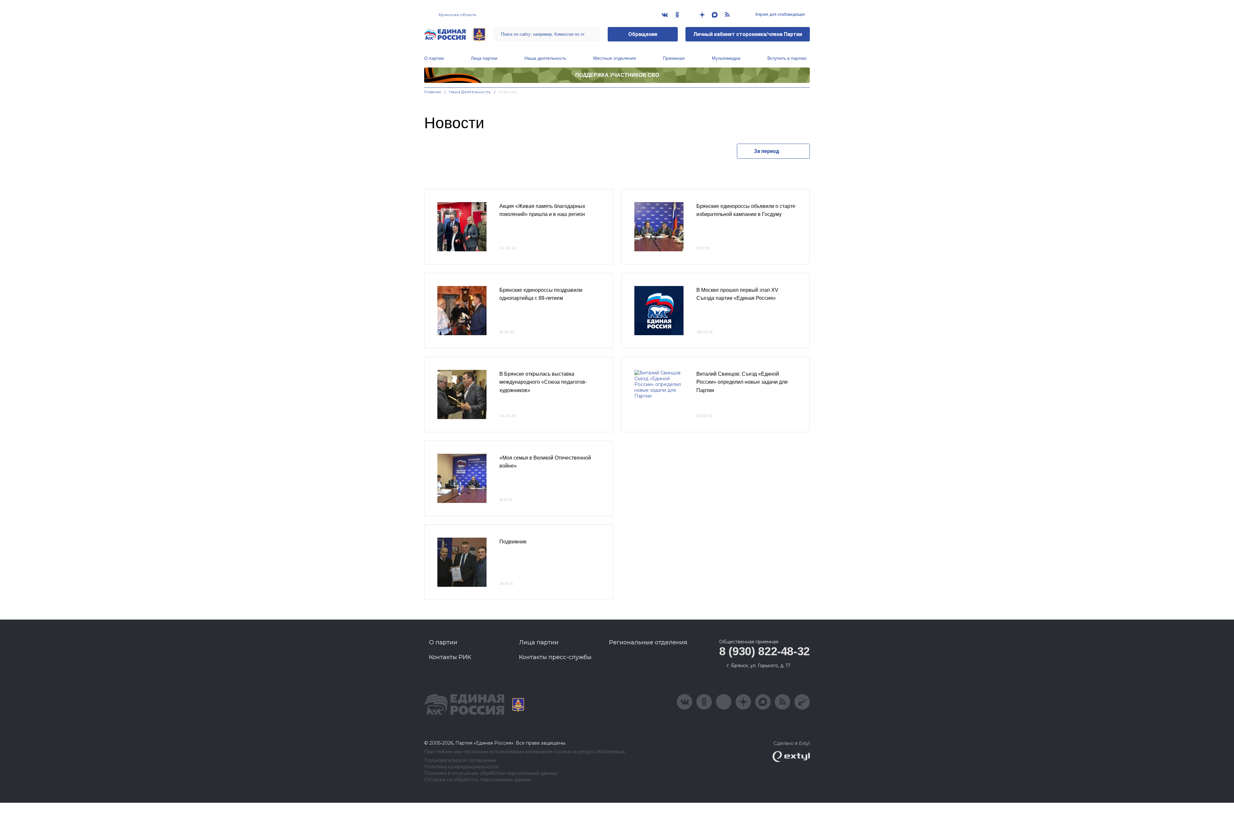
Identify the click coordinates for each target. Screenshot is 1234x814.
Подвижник (512, 541)
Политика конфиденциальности (461, 767)
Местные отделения (614, 58)
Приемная (674, 58)
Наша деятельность (545, 58)
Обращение (642, 34)
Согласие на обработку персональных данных (477, 780)
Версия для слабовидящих (780, 14)
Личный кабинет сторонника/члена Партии (747, 34)
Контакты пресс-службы (555, 657)
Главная (432, 91)
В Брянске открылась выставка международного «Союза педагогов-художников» (543, 382)
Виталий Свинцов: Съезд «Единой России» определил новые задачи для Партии (742, 382)
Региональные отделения (648, 642)
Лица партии (484, 58)
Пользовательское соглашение (460, 760)
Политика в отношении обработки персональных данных (491, 773)
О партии (434, 58)
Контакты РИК (450, 657)
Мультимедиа (726, 58)
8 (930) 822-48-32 (764, 651)
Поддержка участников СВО (617, 75)
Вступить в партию (787, 58)
